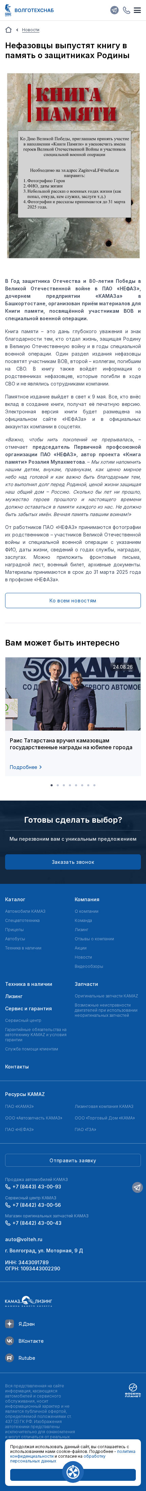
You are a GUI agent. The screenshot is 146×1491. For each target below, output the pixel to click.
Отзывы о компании (94, 938)
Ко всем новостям (73, 600)
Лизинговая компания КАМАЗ (104, 1106)
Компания (87, 899)
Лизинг (81, 929)
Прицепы (14, 929)
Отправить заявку (73, 1160)
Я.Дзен (27, 1324)
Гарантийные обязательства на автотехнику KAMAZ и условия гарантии (36, 1034)
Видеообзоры (89, 966)
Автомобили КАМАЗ (25, 911)
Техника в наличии (23, 947)
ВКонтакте (31, 1341)
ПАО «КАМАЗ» (19, 1106)
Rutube (27, 1358)
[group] (73, 716)
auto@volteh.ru (23, 1239)
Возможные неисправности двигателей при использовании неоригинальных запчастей (106, 1010)
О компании (86, 911)
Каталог (15, 899)
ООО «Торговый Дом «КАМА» (105, 1117)
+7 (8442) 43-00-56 (37, 1205)
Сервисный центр (23, 1020)
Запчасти (86, 984)
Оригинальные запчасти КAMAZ (106, 995)
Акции (81, 947)
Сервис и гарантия (28, 1008)
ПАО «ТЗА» (85, 1129)
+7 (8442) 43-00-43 (37, 1223)
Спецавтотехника (22, 920)
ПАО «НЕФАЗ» (19, 1129)
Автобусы (15, 938)
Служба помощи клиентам (31, 1048)
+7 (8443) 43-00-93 (37, 1186)
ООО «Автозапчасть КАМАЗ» (33, 1117)
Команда (83, 920)
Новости (83, 957)
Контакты (17, 1066)
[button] (52, 785)
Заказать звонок (73, 862)
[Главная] (8, 30)
